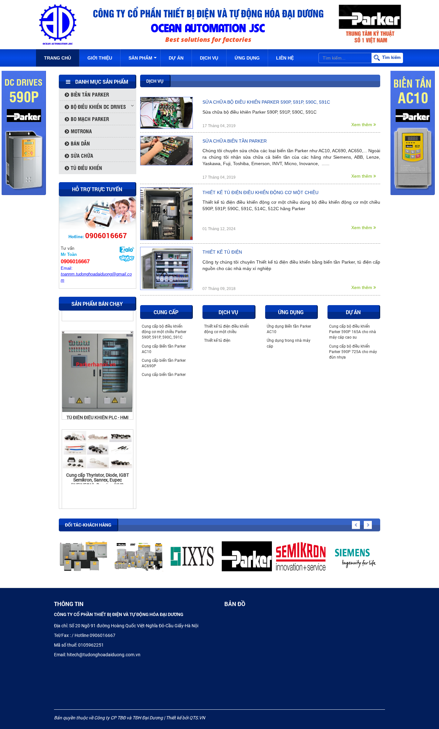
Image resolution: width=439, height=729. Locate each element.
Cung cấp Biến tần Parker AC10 (164, 349)
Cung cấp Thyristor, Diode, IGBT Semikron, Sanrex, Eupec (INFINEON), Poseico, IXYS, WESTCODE (97, 465)
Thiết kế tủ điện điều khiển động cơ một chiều (260, 192)
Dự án (176, 58)
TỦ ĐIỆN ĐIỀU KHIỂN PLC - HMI (98, 400)
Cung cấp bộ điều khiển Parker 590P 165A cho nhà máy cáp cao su (352, 332)
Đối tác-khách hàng (88, 525)
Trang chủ (57, 58)
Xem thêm (362, 124)
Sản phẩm (140, 58)
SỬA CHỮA (82, 155)
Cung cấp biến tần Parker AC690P (164, 363)
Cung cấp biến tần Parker (164, 374)
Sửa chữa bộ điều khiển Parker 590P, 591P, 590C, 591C (266, 102)
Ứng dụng (247, 58)
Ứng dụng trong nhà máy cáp (288, 343)
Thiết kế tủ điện (222, 252)
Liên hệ (285, 58)
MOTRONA (81, 131)
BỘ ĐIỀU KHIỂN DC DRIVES (98, 106)
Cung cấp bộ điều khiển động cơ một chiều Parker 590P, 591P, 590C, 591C (164, 332)
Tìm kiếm (391, 57)
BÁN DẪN (80, 143)
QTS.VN (197, 717)
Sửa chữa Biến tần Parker (234, 141)
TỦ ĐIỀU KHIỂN (86, 167)
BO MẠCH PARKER (90, 119)
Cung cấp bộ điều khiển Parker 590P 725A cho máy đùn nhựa (353, 352)
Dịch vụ (209, 58)
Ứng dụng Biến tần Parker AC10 (289, 329)
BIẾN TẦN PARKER (90, 94)
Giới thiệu (99, 58)
